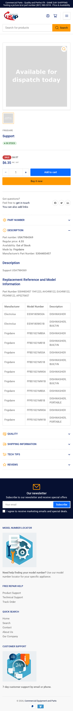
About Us (8, 632)
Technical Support (13, 597)
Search (64, 27)
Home (6, 618)
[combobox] (36, 27)
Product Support (12, 592)
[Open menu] (66, 16)
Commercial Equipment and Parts (41, 701)
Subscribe (61, 504)
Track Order (9, 601)
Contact (7, 627)
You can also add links (15, 206)
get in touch (23, 202)
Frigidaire (8, 130)
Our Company (10, 636)
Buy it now (36, 181)
